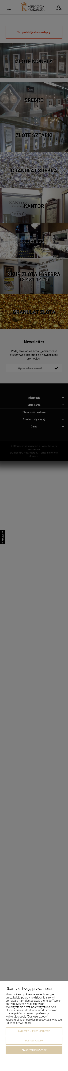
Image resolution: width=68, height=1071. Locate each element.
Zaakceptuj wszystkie (34, 1050)
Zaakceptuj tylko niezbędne (34, 1031)
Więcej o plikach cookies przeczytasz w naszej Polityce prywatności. (34, 1021)
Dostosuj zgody (34, 1041)
